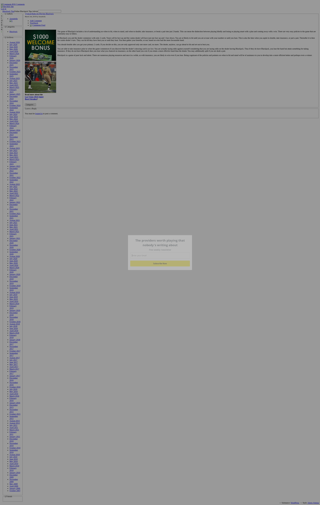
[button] (160, 242)
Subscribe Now (160, 263)
